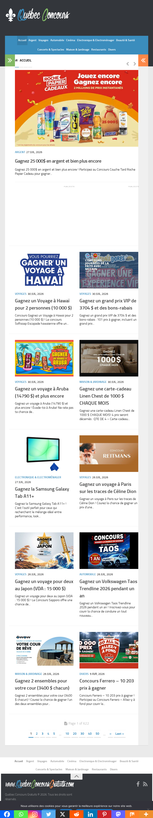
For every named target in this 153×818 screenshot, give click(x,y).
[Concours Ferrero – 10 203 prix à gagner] (108, 650)
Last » (119, 734)
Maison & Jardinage (77, 49)
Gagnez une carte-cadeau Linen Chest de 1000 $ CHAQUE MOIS (105, 396)
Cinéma (70, 40)
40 (90, 734)
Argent (32, 40)
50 (97, 734)
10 (67, 734)
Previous (127, 63)
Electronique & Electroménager (95, 40)
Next (134, 63)
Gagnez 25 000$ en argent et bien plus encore (58, 161)
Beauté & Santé (125, 40)
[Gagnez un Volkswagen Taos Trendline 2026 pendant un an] (108, 550)
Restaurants (98, 49)
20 (74, 734)
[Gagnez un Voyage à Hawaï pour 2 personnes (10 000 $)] (44, 270)
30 (82, 734)
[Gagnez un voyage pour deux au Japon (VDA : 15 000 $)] (44, 550)
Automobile (57, 40)
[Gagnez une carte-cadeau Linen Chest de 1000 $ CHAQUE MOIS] (108, 358)
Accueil (22, 40)
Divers (112, 49)
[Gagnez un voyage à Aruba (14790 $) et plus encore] (44, 358)
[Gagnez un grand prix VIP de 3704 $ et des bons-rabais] (108, 270)
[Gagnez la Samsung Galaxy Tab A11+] (44, 453)
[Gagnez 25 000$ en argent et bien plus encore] (76, 108)
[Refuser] (148, 809)
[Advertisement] (45, 213)
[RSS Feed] (145, 784)
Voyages (43, 40)
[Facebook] (138, 784)
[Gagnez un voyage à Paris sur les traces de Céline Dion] (108, 453)
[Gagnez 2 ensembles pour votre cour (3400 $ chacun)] (44, 650)
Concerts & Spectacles (50, 49)
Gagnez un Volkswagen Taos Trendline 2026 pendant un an (108, 588)
